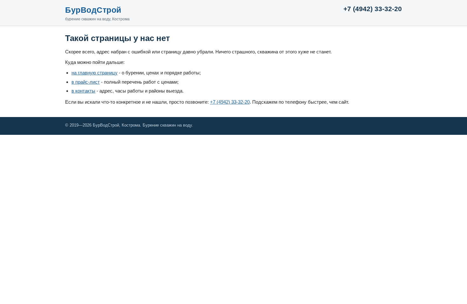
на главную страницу (94, 72)
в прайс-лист (85, 82)
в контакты (83, 90)
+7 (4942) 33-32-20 (372, 8)
